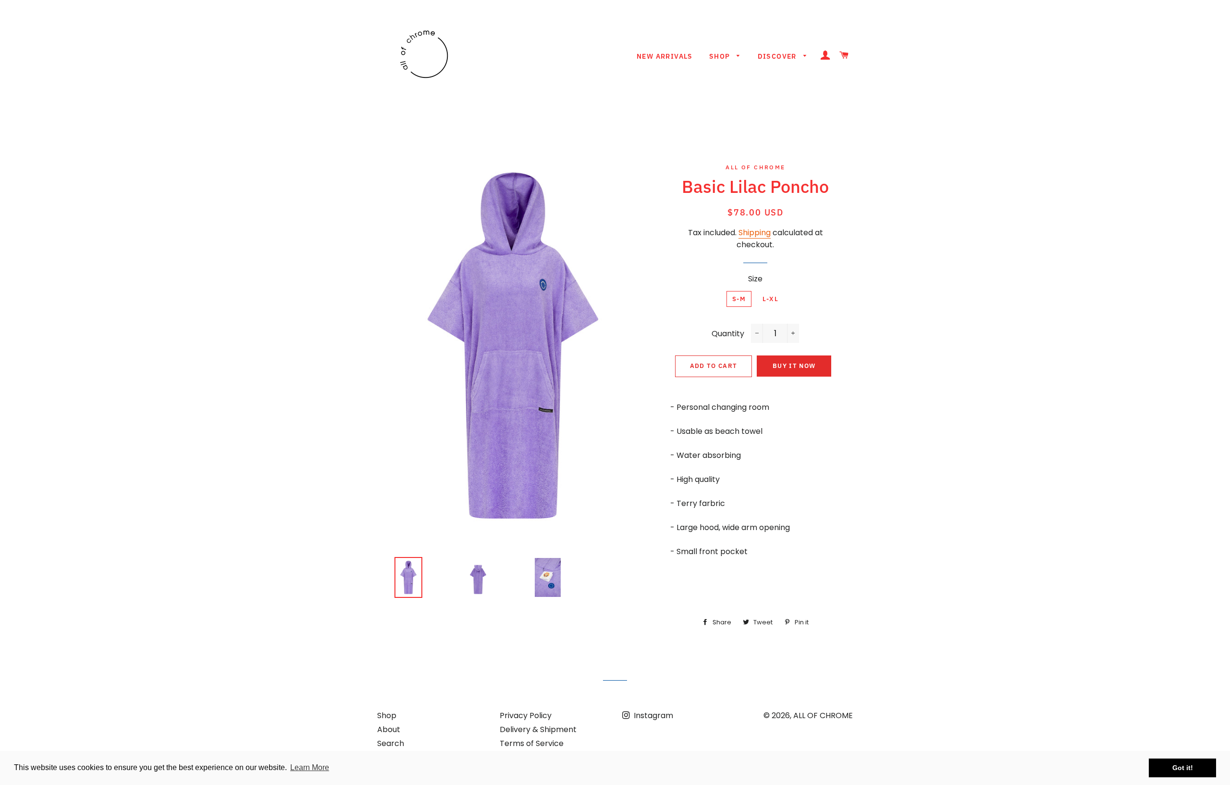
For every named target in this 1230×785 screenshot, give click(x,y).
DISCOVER (778, 56)
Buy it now (794, 366)
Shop (386, 715)
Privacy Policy (526, 715)
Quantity (728, 333)
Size (755, 278)
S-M (739, 299)
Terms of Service (532, 743)
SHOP (720, 56)
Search (390, 743)
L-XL (770, 299)
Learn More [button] (309, 767)
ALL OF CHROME (823, 715)
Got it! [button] (1182, 768)
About (388, 729)
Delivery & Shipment (538, 729)
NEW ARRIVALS (665, 56)
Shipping (754, 232)
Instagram (652, 715)
